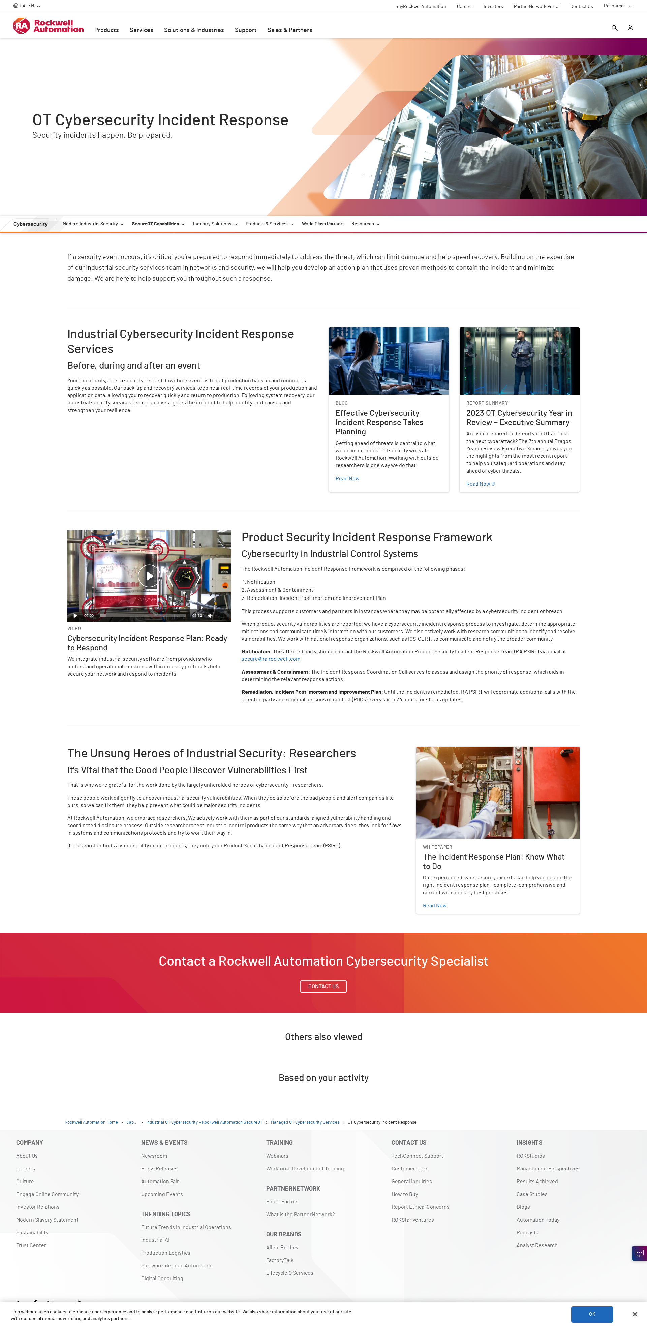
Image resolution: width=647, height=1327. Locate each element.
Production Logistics (165, 1253)
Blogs (523, 1207)
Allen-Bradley (282, 1247)
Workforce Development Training (305, 1168)
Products (106, 30)
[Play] (75, 615)
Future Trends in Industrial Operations (186, 1227)
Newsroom (154, 1156)
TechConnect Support (417, 1156)
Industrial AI (155, 1240)
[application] (149, 576)
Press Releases (159, 1168)
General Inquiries (412, 1181)
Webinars (277, 1156)
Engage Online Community (47, 1194)
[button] (149, 576)
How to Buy (405, 1194)
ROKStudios (531, 1156)
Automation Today (538, 1220)
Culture (25, 1181)
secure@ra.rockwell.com (271, 659)
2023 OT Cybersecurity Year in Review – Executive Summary (518, 335)
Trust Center (31, 1245)
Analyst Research (537, 1245)
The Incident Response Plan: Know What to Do (470, 750)
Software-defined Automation (177, 1265)
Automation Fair (160, 1181)
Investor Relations (38, 1207)
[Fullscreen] (222, 615)
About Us (27, 1156)
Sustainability (32, 1232)
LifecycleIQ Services (289, 1273)
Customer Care (409, 1168)
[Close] (635, 1314)
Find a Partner (282, 1201)
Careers (25, 1168)
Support (246, 30)
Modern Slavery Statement (47, 1220)
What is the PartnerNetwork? (300, 1214)
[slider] (143, 615)
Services (141, 30)
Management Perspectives (548, 1168)
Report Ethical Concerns (421, 1207)
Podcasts (527, 1232)
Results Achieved (537, 1181)
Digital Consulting (162, 1278)
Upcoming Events (162, 1194)
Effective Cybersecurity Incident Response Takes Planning (387, 335)
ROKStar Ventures (413, 1220)
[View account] (630, 29)
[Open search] (615, 29)
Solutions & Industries (194, 30)
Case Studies (532, 1194)
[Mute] (210, 615)
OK (592, 1314)
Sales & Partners (290, 30)
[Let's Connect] (639, 1253)
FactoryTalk (280, 1260)
